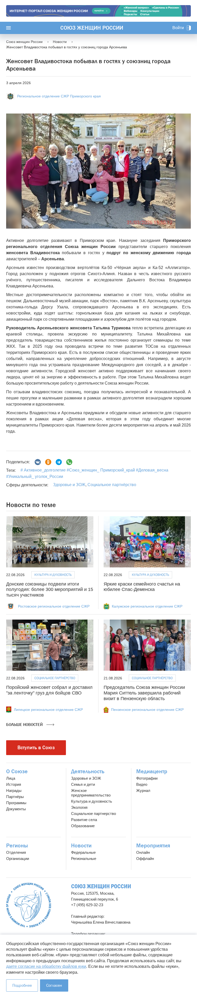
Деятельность (87, 771)
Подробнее (22, 985)
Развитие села (84, 819)
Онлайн (143, 852)
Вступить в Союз (36, 747)
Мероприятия (153, 845)
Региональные (83, 858)
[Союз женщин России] (28, 905)
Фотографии (146, 778)
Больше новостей (25, 724)
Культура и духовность (53, 575)
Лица (10, 778)
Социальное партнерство (93, 813)
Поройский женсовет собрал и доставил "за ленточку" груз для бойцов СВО (49, 690)
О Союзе (17, 771)
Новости (81, 845)
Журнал (143, 790)
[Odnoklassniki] (48, 462)
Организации (17, 858)
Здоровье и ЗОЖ (69, 485)
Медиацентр (151, 771)
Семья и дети (83, 784)
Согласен (54, 985)
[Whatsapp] (69, 462)
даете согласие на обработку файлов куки (46, 966)
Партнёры (15, 796)
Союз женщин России (91, 28)
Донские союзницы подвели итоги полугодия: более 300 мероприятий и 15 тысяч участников (49, 589)
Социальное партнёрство (111, 485)
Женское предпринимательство (91, 792)
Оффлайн (145, 858)
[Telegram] (59, 462)
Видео (141, 784)
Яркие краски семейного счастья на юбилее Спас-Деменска (142, 586)
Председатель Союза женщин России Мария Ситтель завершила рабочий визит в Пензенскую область (144, 693)
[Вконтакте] (38, 462)
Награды (14, 790)
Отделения (16, 852)
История (13, 784)
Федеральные (83, 852)
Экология (79, 807)
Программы (16, 803)
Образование (83, 826)
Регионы (17, 845)
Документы (16, 809)
